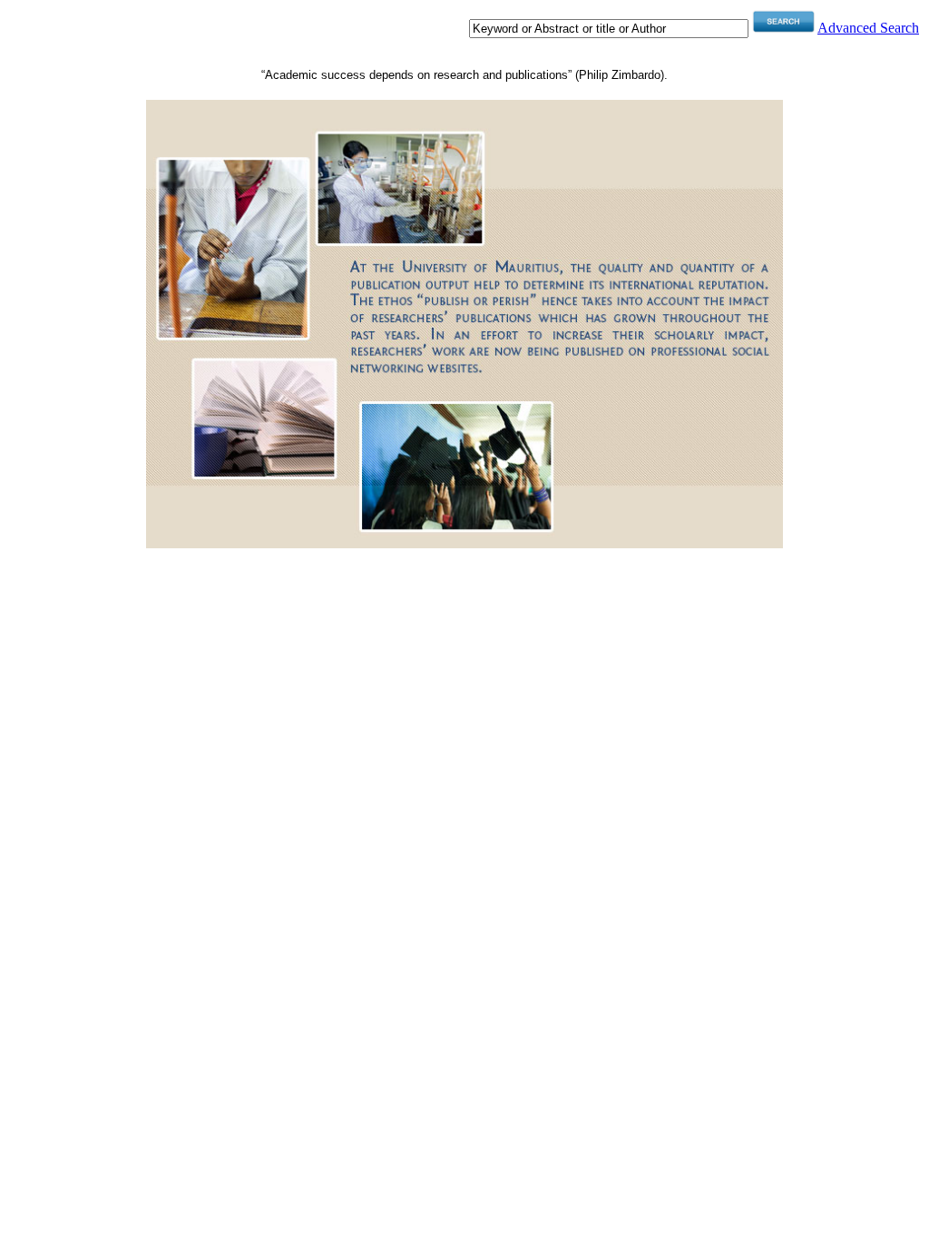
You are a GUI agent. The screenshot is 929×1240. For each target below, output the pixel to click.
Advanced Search (868, 27)
